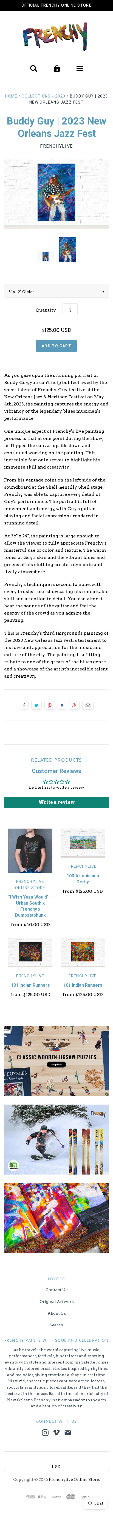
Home (11, 96)
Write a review (56, 802)
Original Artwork (56, 1301)
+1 (74, 705)
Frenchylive (56, 146)
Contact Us (56, 1289)
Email (88, 705)
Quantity (46, 310)
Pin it (49, 705)
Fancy (62, 705)
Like (24, 705)
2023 (60, 96)
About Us (56, 1313)
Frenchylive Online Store (74, 1479)
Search (56, 1325)
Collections (36, 96)
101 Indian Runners (30, 985)
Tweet (36, 705)
